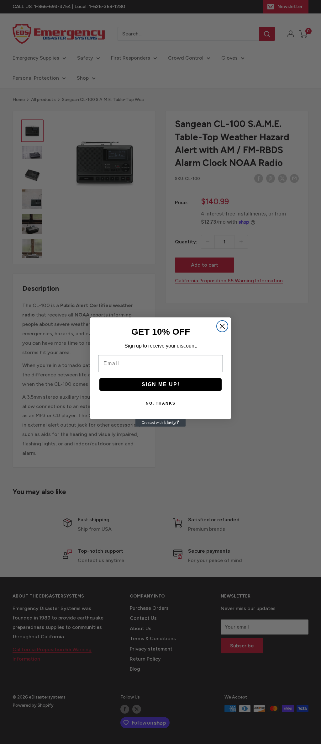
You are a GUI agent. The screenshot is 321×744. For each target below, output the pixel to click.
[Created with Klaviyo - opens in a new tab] (160, 423)
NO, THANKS (161, 403)
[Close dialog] (222, 326)
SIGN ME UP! (161, 384)
